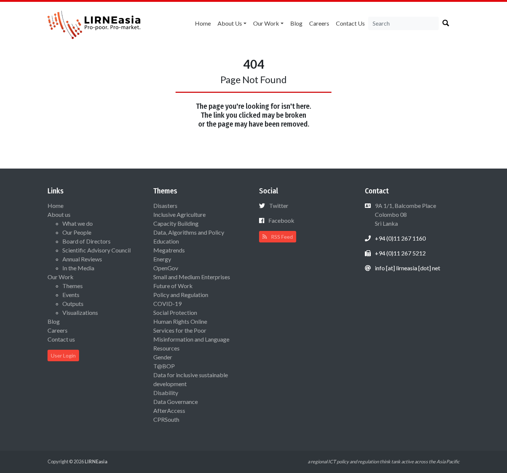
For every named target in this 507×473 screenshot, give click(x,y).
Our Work (266, 23)
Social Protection (175, 312)
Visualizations (80, 312)
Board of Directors (86, 241)
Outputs (73, 303)
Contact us (350, 23)
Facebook (281, 220)
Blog (296, 23)
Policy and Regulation (180, 294)
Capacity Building (176, 223)
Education (166, 241)
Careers (319, 23)
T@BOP (164, 365)
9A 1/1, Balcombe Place (405, 214)
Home (203, 23)
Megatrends (169, 250)
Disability (165, 392)
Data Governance (175, 401)
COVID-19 (167, 303)
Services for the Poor (179, 330)
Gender (162, 357)
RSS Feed (281, 237)
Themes (72, 285)
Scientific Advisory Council (96, 250)
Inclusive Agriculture (179, 214)
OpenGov (165, 267)
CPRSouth (166, 419)
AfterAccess (169, 410)
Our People (76, 232)
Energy (162, 258)
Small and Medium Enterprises (191, 276)
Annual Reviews (82, 258)
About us (229, 23)
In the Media (78, 267)
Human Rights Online (180, 321)
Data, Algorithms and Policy (188, 232)
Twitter (278, 205)
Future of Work (173, 285)
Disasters (165, 205)
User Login (63, 355)
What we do (77, 223)
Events (70, 294)
